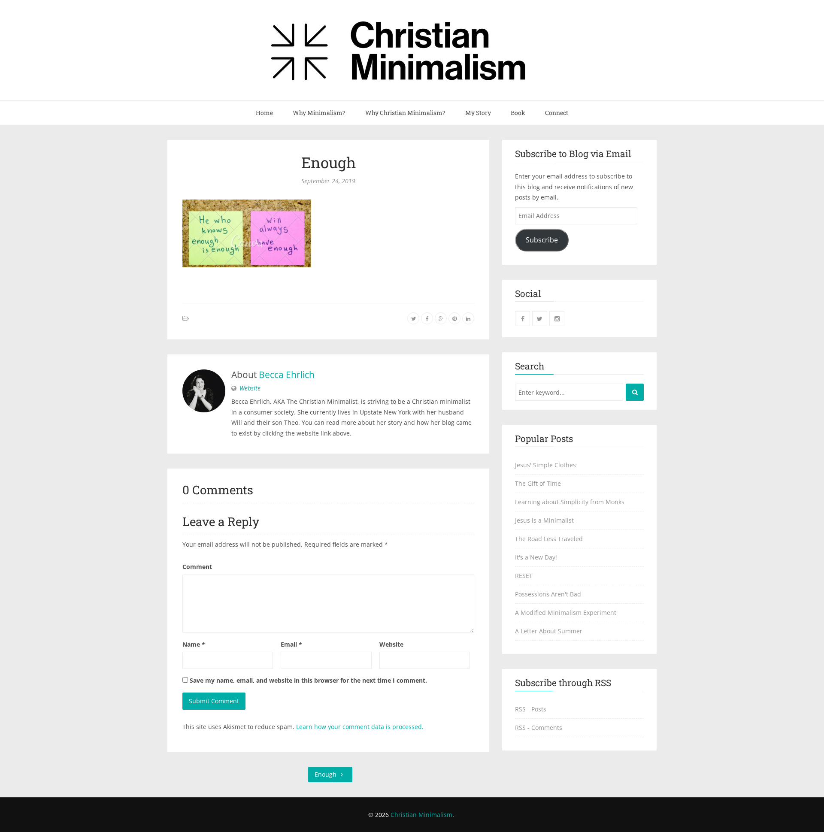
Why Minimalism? (319, 113)
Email (291, 644)
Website (250, 388)
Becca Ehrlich (287, 375)
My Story (478, 113)
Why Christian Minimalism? (405, 113)
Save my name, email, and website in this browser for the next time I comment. (308, 680)
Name (193, 644)
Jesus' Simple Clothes (545, 465)
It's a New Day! (536, 557)
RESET (524, 576)
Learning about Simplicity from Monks (569, 502)
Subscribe (542, 240)
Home (264, 113)
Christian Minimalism (421, 815)
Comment (197, 567)
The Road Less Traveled (549, 539)
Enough (328, 162)
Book (518, 113)
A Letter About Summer (548, 631)
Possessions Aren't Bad (548, 594)
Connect (556, 113)
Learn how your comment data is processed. (360, 727)
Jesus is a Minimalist (544, 520)
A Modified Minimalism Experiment (565, 612)
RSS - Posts (530, 709)
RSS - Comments (538, 727)
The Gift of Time (538, 483)
